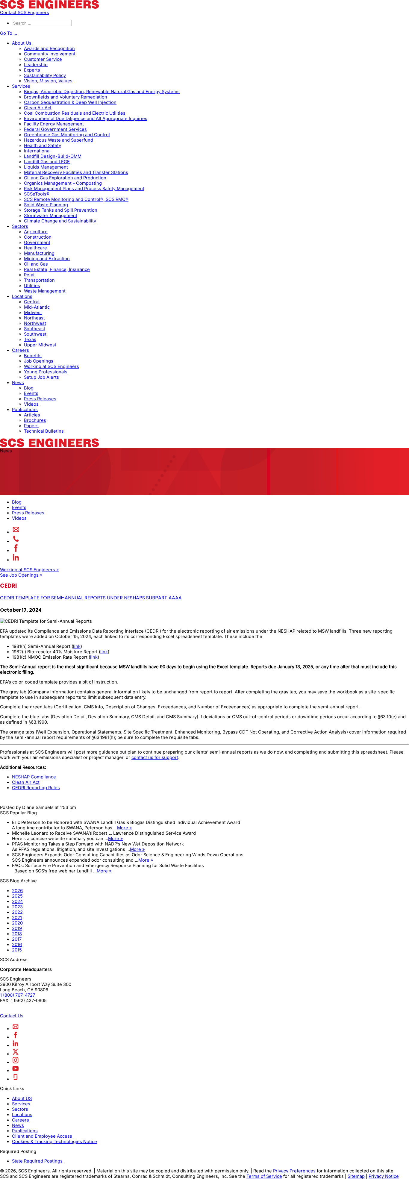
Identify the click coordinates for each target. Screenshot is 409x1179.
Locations (22, 296)
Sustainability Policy (45, 75)
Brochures (35, 420)
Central (32, 301)
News (18, 382)
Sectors (20, 226)
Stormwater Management (50, 215)
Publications (25, 409)
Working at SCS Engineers (51, 366)
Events (31, 393)
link (77, 646)
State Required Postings (37, 1161)
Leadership (36, 64)
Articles (32, 415)
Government (37, 242)
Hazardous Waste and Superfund (58, 140)
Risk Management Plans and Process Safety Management (84, 188)
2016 (17, 944)
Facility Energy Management (54, 124)
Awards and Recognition (49, 48)
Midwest (33, 312)
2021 (17, 917)
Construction (37, 237)
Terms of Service (264, 1176)
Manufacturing (39, 253)
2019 (17, 928)
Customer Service (43, 59)
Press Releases (40, 398)
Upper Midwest (40, 345)
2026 (17, 890)
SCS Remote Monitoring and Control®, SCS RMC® (76, 199)
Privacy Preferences (294, 1171)
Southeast (34, 328)
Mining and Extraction (47, 258)
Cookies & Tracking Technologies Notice (54, 1141)
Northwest (35, 323)
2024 (17, 901)
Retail (30, 275)
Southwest (35, 334)
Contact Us (11, 1016)
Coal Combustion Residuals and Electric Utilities (74, 113)
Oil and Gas (36, 264)
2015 (17, 950)
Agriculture (36, 231)
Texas (30, 339)
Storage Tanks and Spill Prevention (60, 210)
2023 (17, 907)
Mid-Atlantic (37, 307)
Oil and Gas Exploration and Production (65, 178)
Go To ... (8, 33)
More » (124, 828)
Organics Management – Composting (63, 183)
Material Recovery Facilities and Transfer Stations (76, 172)
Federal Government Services (55, 129)
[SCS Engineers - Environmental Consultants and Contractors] (49, 7)
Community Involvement (49, 54)
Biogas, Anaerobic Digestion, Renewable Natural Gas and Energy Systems (102, 91)
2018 (17, 933)
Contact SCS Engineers (24, 12)
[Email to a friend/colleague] (16, 532)
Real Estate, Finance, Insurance (57, 269)
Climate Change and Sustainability (60, 221)
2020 (17, 923)
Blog (29, 388)
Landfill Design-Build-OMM (52, 156)
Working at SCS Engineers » (29, 569)
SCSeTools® (36, 194)
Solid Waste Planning (46, 204)
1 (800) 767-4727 (17, 995)
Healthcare (35, 248)
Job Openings (38, 361)
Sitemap (356, 1176)
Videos (31, 404)
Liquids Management (46, 167)
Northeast (34, 318)
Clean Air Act (37, 107)
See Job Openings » (21, 575)
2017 (17, 939)
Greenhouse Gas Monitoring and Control (67, 134)
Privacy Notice (384, 1176)
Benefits (33, 355)
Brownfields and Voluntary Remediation (65, 97)
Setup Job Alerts (41, 377)
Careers (20, 350)
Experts (32, 70)
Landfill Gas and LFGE (47, 161)
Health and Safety (42, 145)
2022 (17, 912)
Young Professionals (45, 372)
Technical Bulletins (44, 431)
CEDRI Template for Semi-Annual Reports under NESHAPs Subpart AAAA (91, 597)
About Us (21, 43)
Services (21, 86)
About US (22, 1098)
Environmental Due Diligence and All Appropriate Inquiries (85, 118)
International (37, 151)
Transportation (39, 280)
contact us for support (154, 757)
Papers (31, 425)
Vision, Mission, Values (48, 81)
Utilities (32, 285)
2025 (17, 896)
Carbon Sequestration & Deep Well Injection (70, 102)
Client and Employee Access (42, 1136)
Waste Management (45, 291)
